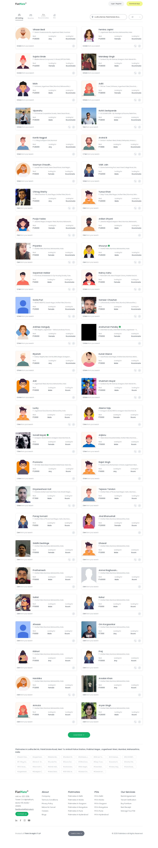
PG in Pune (98, 811)
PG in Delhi (98, 796)
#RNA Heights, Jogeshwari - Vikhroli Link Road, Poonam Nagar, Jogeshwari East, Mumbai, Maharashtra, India (84, 767)
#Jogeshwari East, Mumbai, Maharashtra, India (23, 772)
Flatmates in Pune (75, 811)
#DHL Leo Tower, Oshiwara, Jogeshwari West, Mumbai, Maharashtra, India (100, 757)
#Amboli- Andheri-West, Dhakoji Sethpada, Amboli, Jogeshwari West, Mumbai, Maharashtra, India (39, 762)
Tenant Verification (128, 800)
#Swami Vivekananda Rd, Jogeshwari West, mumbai (23, 757)
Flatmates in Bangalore (77, 807)
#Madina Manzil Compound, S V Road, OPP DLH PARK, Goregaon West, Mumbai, (54, 757)
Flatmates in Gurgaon (77, 803)
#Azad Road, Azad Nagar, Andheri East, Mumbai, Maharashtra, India (130, 767)
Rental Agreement (128, 796)
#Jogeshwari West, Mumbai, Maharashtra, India (39, 757)
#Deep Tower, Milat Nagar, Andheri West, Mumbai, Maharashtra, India (100, 762)
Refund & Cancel (48, 807)
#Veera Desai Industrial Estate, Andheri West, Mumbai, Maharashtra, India (54, 772)
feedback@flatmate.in (24, 809)
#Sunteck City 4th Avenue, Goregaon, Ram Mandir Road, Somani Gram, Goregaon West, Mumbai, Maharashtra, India (69, 757)
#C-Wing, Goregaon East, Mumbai (23, 762)
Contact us (21, 814)
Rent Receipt (126, 807)
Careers (45, 811)
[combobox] (108, 17)
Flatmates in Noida (76, 800)
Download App (134, 4)
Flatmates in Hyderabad (78, 814)
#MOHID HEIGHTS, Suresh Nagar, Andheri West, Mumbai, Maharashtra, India (54, 767)
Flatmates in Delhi (75, 796)
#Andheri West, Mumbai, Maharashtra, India (130, 762)
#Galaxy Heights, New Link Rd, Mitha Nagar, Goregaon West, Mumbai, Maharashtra (115, 767)
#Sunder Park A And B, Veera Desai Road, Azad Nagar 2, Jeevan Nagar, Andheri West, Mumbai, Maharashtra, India (54, 762)
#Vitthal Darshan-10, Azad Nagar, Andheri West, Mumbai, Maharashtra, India (84, 762)
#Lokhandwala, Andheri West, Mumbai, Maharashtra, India (69, 767)
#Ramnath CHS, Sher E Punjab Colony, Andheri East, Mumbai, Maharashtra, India (39, 767)
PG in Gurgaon (100, 803)
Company (46, 796)
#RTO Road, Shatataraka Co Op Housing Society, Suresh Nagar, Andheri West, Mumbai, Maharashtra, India (23, 767)
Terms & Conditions (50, 800)
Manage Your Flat (128, 811)
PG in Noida (99, 800)
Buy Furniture (126, 803)
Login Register (116, 4)
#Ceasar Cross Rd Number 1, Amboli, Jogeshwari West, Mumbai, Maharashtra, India (84, 772)
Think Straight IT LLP (32, 833)
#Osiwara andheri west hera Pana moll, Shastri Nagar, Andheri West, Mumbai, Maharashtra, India (100, 772)
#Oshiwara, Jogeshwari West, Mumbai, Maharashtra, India (84, 757)
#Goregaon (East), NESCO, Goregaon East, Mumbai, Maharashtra (39, 772)
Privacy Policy (47, 803)
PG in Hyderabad (101, 814)
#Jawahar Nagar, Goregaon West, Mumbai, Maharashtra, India (115, 762)
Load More (77, 735)
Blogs (44, 814)
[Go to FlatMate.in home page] (20, 4)
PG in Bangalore (101, 807)
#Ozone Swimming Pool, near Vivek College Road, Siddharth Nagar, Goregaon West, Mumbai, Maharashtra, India (69, 762)
